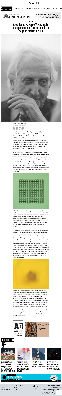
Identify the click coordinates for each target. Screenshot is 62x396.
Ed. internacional (6, 8)
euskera (16, 8)
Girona (54, 362)
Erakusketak (4, 362)
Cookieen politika (16, 386)
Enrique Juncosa (4, 373)
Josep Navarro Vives (18, 320)
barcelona (15, 125)
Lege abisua (3, 386)
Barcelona (11, 362)
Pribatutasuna (9, 386)
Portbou (39, 362)
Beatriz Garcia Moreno (19, 123)
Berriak (31, 21)
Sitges (26, 362)
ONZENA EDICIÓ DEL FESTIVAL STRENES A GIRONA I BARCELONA (53, 366)
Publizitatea (23, 386)
